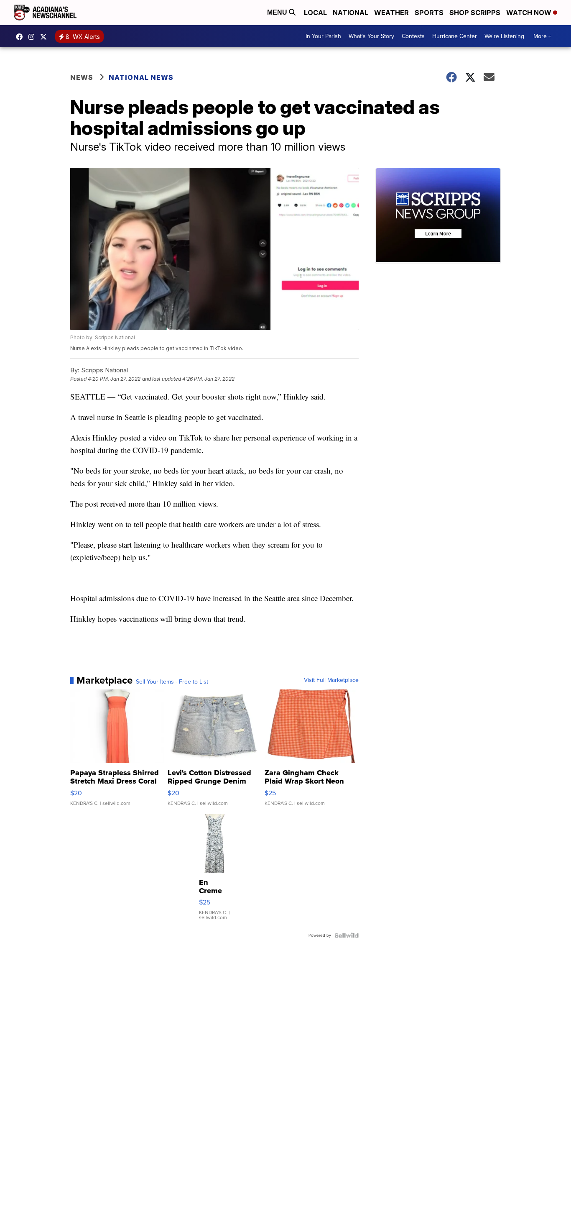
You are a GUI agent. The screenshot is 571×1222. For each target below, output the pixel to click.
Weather (391, 12)
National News (141, 77)
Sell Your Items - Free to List (172, 682)
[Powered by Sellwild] (346, 935)
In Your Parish (323, 36)
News (81, 77)
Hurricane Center (454, 36)
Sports (429, 12)
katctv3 (21, 36)
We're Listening (504, 36)
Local (315, 12)
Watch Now (529, 12)
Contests (413, 36)
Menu (278, 12)
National (350, 12)
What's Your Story (371, 36)
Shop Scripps (474, 12)
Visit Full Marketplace (331, 680)
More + (542, 36)
